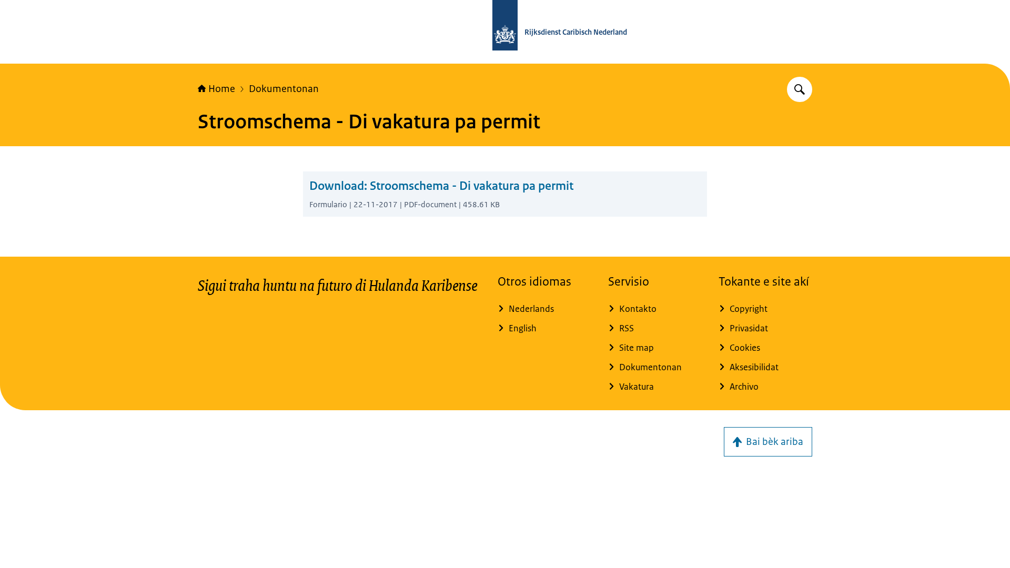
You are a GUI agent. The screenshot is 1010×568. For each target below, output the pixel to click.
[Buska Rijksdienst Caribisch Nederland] (799, 89)
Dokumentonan (284, 89)
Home (221, 89)
